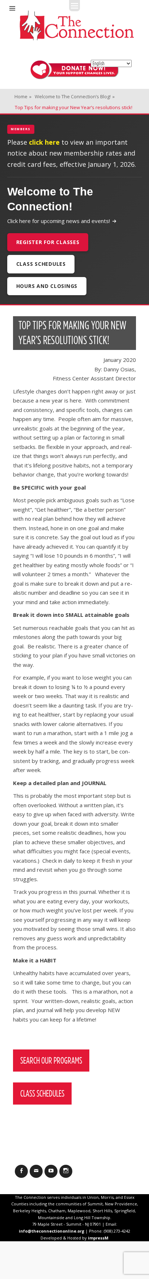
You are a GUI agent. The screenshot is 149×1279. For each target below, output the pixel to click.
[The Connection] (77, 25)
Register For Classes (48, 242)
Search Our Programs (51, 1060)
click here (44, 142)
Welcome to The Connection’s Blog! (75, 96)
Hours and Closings (47, 285)
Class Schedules (41, 263)
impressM (98, 1238)
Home (22, 96)
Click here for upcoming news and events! (58, 220)
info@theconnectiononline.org (51, 1231)
